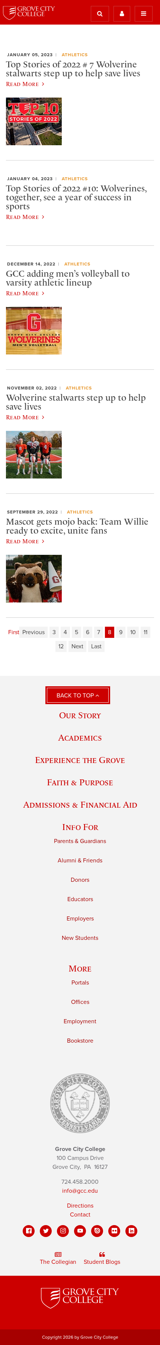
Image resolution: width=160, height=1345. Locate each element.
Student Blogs (102, 1262)
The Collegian (58, 1262)
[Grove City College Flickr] (114, 1231)
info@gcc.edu (80, 1191)
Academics (80, 737)
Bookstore (80, 1040)
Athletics (75, 54)
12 (61, 646)
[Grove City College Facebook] (29, 1231)
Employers (80, 918)
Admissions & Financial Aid (80, 804)
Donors (80, 880)
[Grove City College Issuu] (97, 1231)
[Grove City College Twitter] (46, 1231)
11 (145, 632)
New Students (80, 938)
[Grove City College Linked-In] (131, 1231)
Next (77, 646)
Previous (33, 632)
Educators (80, 899)
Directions (80, 1205)
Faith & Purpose (80, 782)
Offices (80, 1002)
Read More (22, 83)
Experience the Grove (80, 760)
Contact (80, 1214)
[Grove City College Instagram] (63, 1231)
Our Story (80, 715)
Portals (80, 982)
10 (133, 632)
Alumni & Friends (80, 860)
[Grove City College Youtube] (80, 1231)
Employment (80, 1021)
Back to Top (76, 695)
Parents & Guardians (80, 841)
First (13, 632)
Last (96, 646)
